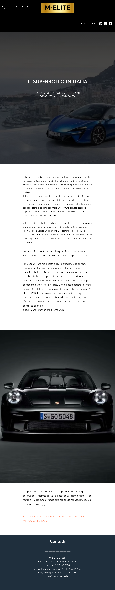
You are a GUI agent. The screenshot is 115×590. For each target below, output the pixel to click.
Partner (7, 9)
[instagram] (110, 23)
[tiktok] (105, 23)
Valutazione (7, 7)
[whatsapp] (100, 23)
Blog (29, 7)
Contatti (19, 7)
